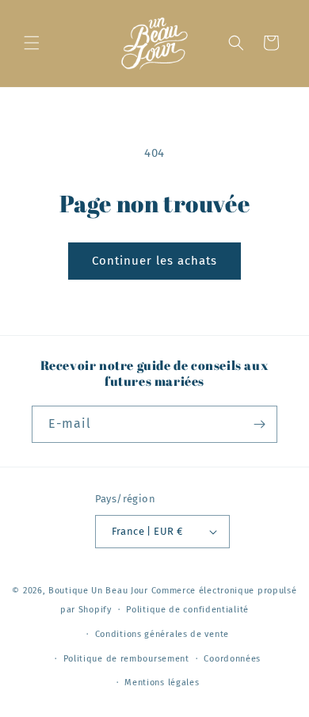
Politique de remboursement (126, 659)
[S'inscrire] (259, 424)
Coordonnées (232, 659)
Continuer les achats (154, 261)
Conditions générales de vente (162, 634)
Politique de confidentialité (187, 609)
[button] (31, 42)
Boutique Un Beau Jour (98, 590)
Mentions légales (161, 682)
